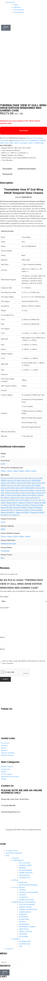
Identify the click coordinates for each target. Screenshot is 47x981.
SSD (20, 946)
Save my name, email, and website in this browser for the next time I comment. (23, 662)
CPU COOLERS (24, 863)
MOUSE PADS (24, 919)
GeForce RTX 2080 (7, 488)
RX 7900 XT (5, 515)
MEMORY (22, 868)
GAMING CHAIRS (25, 907)
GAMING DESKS (25, 912)
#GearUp (15, 858)
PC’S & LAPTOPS (18, 887)
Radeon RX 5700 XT (23, 505)
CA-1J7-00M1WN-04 (32, 140)
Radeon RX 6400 (37, 505)
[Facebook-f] (37, 715)
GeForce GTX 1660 (13, 480)
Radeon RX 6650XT (35, 507)
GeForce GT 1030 (7, 478)
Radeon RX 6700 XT (8, 510)
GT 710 (32, 500)
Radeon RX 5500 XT (26, 502)
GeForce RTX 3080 (28, 493)
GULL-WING (9, 143)
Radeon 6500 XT (12, 502)
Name (2, 637)
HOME (3, 844)
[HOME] (2, 839)
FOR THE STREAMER (27, 904)
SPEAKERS (23, 934)
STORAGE (16, 939)
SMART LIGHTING (25, 931)
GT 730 (38, 500)
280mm (21, 471)
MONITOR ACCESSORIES (28, 885)
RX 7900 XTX (14, 515)
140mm (9, 471)
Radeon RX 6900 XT (23, 512)
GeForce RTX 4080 (7, 500)
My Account (11, 2)
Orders (15, 5)
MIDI (16, 143)
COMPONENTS (17, 860)
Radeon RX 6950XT (37, 512)
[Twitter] (26, 715)
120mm (3, 471)
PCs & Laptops (38, 138)
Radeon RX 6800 (36, 510)
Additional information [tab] (26, 169)
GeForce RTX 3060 (12, 490)
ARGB (3, 529)
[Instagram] (15, 715)
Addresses (17, 7)
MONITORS (23, 882)
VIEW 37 (31, 143)
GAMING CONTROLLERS (28, 909)
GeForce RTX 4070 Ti (32, 498)
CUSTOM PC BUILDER (14, 853)
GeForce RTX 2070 (13, 485)
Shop (7, 855)
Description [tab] (7, 169)
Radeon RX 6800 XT (8, 512)
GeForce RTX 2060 (23, 483)
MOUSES (22, 922)
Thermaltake (4, 140)
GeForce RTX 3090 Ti (28, 495)
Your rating (4, 596)
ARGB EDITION (18, 140)
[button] (23, 958)
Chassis (29, 138)
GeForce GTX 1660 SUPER (31, 480)
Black (2, 558)
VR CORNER (23, 936)
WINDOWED (39, 143)
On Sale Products (12, 851)
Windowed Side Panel (8, 543)
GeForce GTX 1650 (21, 478)
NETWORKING (24, 924)
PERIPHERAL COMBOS (27, 927)
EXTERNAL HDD (25, 941)
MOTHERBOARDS (25, 870)
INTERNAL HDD (24, 944)
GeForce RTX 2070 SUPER (30, 485)
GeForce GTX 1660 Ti (8, 483)
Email (2, 649)
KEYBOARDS (23, 917)
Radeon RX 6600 (7, 507)
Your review (5, 608)
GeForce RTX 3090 (13, 495)
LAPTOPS (22, 895)
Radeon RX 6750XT (22, 510)
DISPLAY (15, 880)
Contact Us (9, 949)
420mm (34, 471)
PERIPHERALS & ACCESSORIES (23, 902)
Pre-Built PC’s (24, 897)
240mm (15, 471)
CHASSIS (22, 890)
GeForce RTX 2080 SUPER (24, 488)
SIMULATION (23, 929)
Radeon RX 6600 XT (21, 507)
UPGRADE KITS (24, 877)
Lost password (18, 12)
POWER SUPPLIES (25, 873)
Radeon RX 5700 (9, 505)
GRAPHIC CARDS (25, 865)
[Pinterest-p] (4, 715)
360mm (27, 471)
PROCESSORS (24, 875)
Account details (18, 10)
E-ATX (3, 464)
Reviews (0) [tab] (7, 174)
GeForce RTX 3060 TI (27, 490)
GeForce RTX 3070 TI (13, 493)
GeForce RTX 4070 (17, 498)
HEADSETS (23, 914)
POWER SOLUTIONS (26, 900)
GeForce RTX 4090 (22, 500)
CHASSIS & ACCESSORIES (28, 892)
